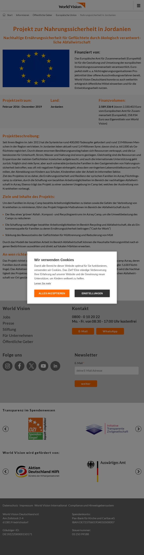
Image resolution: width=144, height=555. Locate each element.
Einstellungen (92, 293)
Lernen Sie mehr (42, 283)
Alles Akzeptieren (52, 293)
